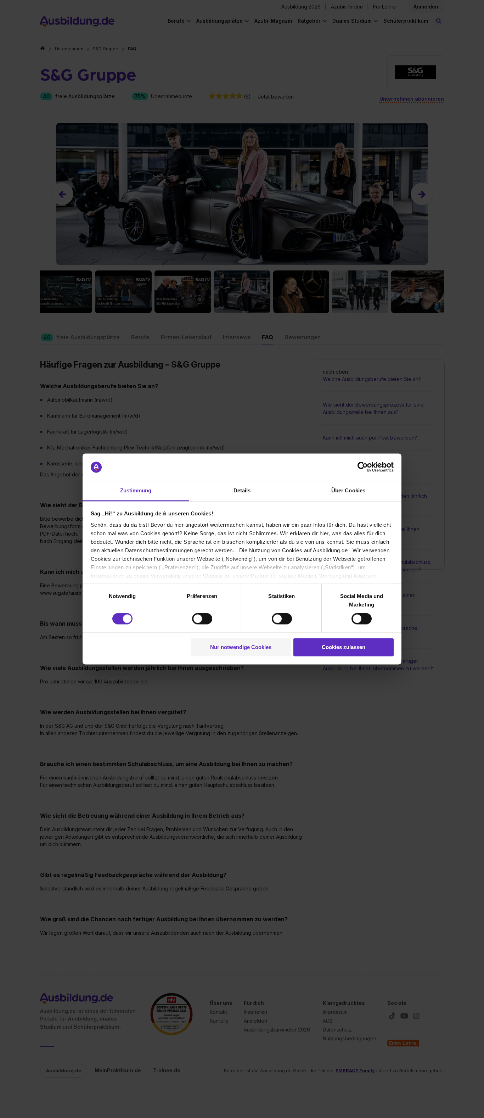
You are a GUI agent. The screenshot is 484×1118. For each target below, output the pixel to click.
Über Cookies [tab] (348, 490)
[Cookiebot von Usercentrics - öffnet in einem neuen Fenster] (363, 467)
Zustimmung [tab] (136, 490)
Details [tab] (242, 490)
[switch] (202, 619)
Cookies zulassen (343, 647)
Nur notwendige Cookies (240, 647)
